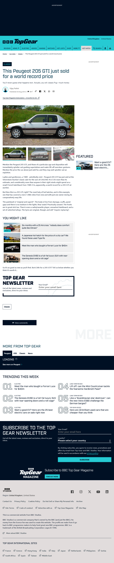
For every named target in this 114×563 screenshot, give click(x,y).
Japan (63, 551)
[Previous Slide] (6, 126)
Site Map (82, 508)
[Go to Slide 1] (14, 154)
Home (5, 54)
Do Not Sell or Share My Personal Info (58, 501)
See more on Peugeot (11, 364)
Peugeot (7, 353)
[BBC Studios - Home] (8, 490)
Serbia (103, 551)
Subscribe (85, 460)
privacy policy (92, 453)
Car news (12, 54)
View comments (21, 323)
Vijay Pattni (14, 88)
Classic (20, 54)
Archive (79, 501)
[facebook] (40, 91)
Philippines (90, 551)
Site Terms (9, 508)
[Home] (20, 41)
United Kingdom (93, 39)
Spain (23, 556)
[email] (53, 91)
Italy (53, 551)
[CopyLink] (36, 91)
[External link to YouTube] (98, 491)
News (30, 353)
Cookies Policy (34, 501)
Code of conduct (26, 508)
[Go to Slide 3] (65, 154)
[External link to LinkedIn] (107, 491)
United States (106, 39)
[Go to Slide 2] (39, 154)
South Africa (10, 556)
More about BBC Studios (14, 533)
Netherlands (76, 551)
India (44, 551)
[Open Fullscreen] (71, 142)
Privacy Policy (20, 501)
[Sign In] (105, 48)
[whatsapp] (49, 91)
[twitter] (44, 91)
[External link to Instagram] (80, 491)
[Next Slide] (71, 126)
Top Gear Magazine (65, 508)
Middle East (47, 556)
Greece (19, 551)
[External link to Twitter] (89, 491)
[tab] (7, 353)
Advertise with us (45, 508)
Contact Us (7, 501)
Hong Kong (32, 551)
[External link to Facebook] (72, 491)
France (8, 551)
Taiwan (34, 556)
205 (15, 353)
